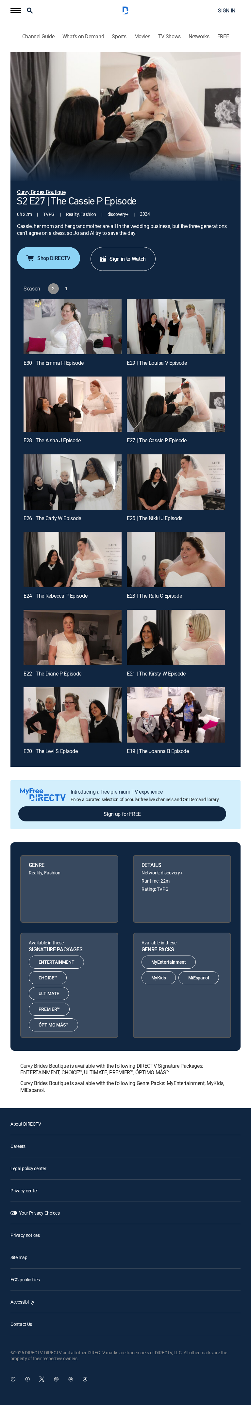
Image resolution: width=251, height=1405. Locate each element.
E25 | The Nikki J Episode (154, 518)
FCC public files (25, 1279)
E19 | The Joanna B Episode (158, 751)
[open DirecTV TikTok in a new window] (85, 1379)
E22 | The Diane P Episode (52, 673)
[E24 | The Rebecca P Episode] (73, 559)
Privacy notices (25, 1235)
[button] (15, 10)
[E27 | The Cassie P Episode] (176, 404)
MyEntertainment (168, 962)
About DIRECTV (25, 1124)
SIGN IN (226, 10)
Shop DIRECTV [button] (53, 258)
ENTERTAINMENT (57, 962)
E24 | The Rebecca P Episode (55, 595)
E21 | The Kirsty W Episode (156, 673)
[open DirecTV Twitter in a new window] (41, 1379)
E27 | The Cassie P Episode (157, 440)
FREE (223, 36)
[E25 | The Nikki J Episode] (176, 482)
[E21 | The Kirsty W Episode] (176, 637)
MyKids (158, 978)
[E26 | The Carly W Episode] (73, 482)
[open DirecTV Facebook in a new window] (27, 1379)
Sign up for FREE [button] (122, 813)
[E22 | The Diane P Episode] (73, 637)
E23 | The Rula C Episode (154, 595)
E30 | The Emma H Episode (53, 362)
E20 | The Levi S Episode (50, 751)
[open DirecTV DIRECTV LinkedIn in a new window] (13, 1379)
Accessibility (22, 1302)
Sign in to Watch (127, 258)
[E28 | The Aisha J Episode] (73, 404)
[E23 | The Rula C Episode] (176, 559)
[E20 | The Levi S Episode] (73, 715)
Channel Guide (38, 36)
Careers (17, 1146)
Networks (199, 36)
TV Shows (169, 36)
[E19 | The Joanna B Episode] (176, 715)
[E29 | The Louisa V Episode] (176, 326)
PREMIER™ (49, 1009)
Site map (18, 1257)
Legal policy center (28, 1168)
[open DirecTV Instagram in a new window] (56, 1379)
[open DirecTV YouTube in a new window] (70, 1379)
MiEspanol (198, 978)
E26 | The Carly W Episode (52, 518)
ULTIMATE (49, 993)
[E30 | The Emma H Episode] (73, 326)
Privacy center (24, 1190)
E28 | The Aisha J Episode (52, 440)
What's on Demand (83, 36)
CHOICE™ (48, 978)
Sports (119, 36)
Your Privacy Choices (39, 1213)
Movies (142, 36)
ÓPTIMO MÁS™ (53, 1025)
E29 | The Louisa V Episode (157, 362)
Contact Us (21, 1324)
